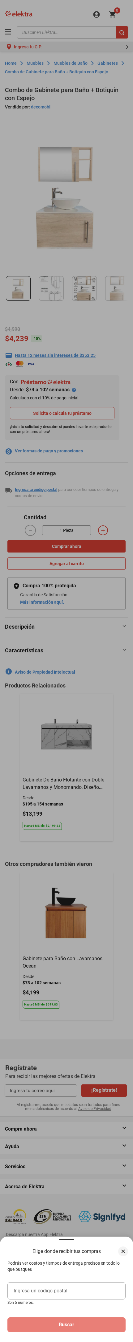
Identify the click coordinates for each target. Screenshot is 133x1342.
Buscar (66, 1325)
